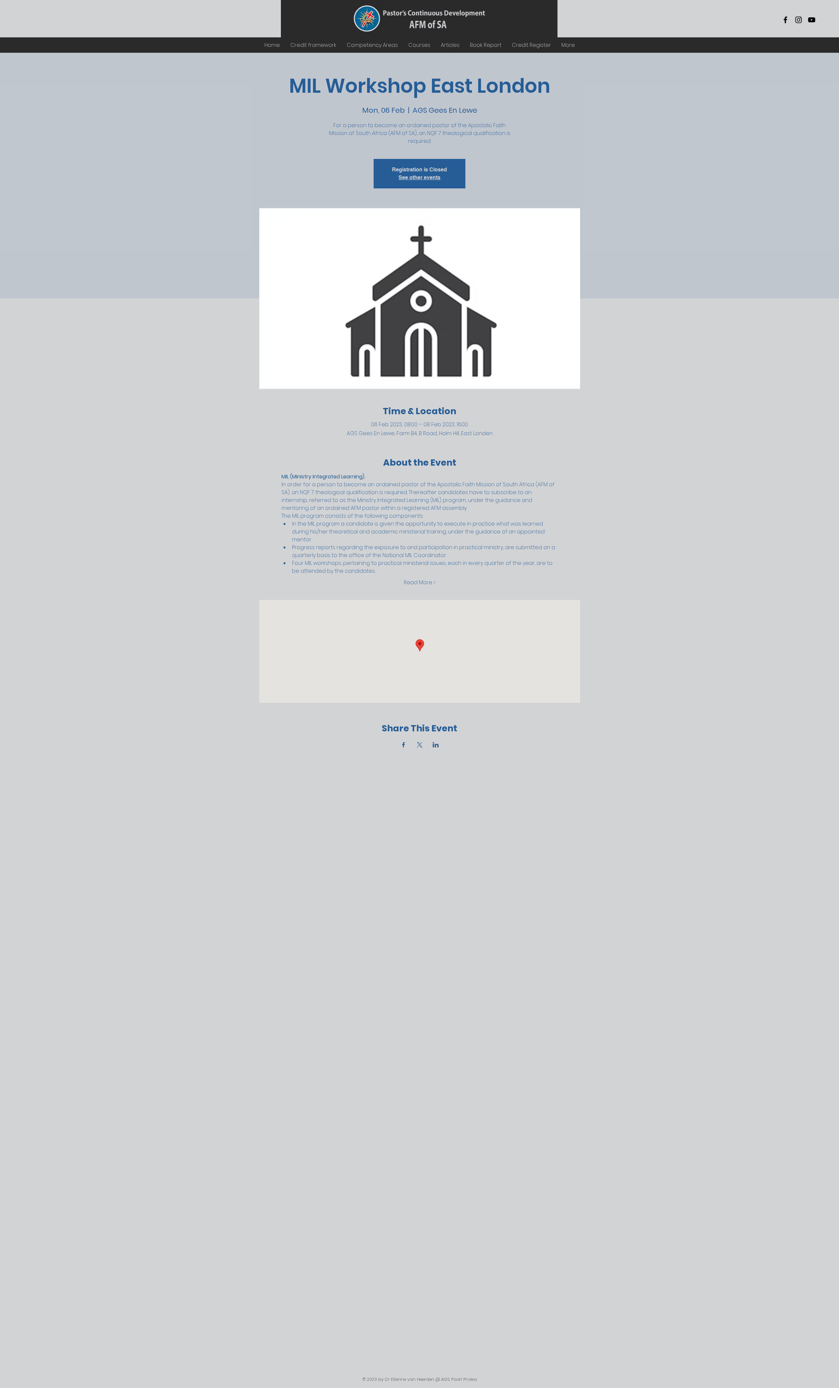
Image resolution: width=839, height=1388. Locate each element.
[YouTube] (811, 19)
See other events (419, 177)
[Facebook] (785, 19)
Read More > (420, 582)
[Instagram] (798, 19)
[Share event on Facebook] (403, 744)
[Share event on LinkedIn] (436, 744)
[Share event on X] (420, 744)
